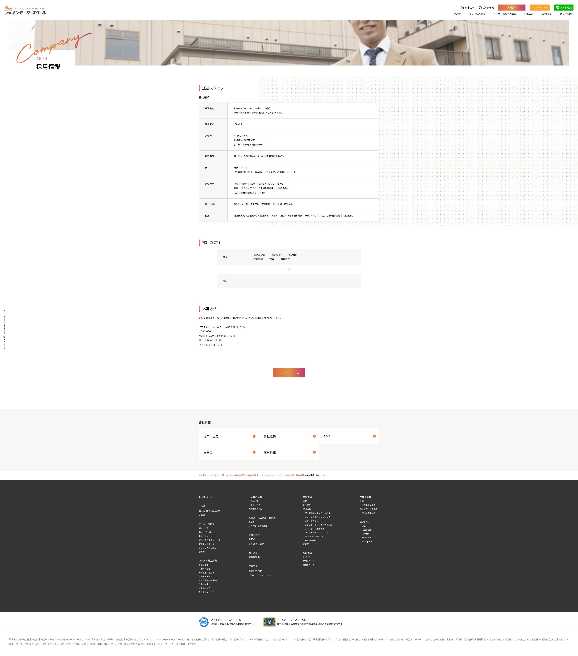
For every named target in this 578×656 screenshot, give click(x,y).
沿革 (305, 501)
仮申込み (469, 7)
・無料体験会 (204, 568)
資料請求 (511, 7)
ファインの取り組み (207, 548)
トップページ (205, 497)
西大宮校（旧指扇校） (210, 510)
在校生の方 (365, 497)
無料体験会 (254, 557)
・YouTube (365, 537)
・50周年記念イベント (313, 536)
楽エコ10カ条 (205, 532)
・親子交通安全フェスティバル (316, 513)
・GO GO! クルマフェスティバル (318, 532)
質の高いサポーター (207, 544)
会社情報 (307, 497)
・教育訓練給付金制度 (208, 580)
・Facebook (365, 529)
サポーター (308, 557)
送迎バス (547, 14)
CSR (327, 436)
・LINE (363, 526)
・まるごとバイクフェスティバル (317, 524)
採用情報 (270, 452)
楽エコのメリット (206, 536)
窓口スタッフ (309, 561)
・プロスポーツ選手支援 (313, 528)
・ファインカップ (311, 520)
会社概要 (270, 436)
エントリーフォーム (289, 372)
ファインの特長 (206, 524)
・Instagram (366, 541)
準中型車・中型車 (206, 572)
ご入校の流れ (254, 501)
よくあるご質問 (256, 543)
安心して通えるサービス (209, 540)
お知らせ (253, 539)
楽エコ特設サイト (540, 7)
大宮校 (202, 515)
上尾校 (202, 506)
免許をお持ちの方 (206, 592)
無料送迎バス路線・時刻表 (262, 517)
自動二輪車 (203, 584)
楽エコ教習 (203, 528)
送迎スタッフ (309, 565)
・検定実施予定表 (367, 505)
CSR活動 (307, 509)
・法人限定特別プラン (208, 576)
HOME (457, 14)
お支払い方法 (254, 505)
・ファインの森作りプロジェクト (317, 517)
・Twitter (364, 533)
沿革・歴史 (211, 436)
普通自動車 (203, 564)
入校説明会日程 (255, 509)
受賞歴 (208, 452)
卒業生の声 (254, 534)
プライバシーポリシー (260, 575)
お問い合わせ (255, 570)
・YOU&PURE (309, 540)
